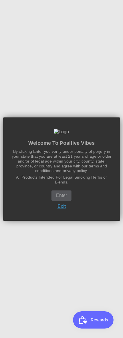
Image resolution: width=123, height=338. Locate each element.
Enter (61, 195)
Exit (61, 206)
